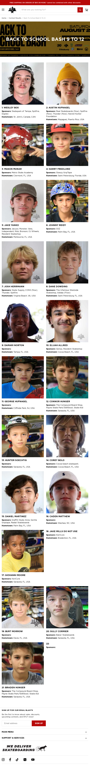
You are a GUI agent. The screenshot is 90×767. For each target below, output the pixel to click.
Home (4, 18)
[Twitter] (25, 759)
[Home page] (12, 10)
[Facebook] (10, 759)
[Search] (80, 9)
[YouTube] (32, 760)
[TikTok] (17, 759)
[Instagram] (3, 759)
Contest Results (15, 18)
